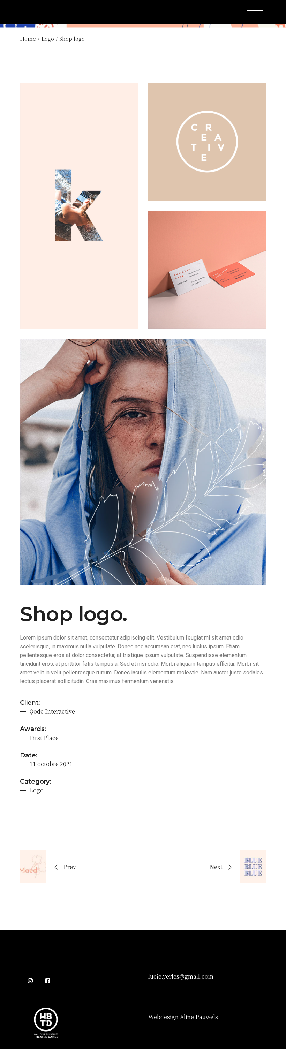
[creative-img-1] (207, 142)
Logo (37, 790)
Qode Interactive (52, 711)
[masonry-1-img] (143, 462)
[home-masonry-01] (207, 270)
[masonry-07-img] (79, 206)
